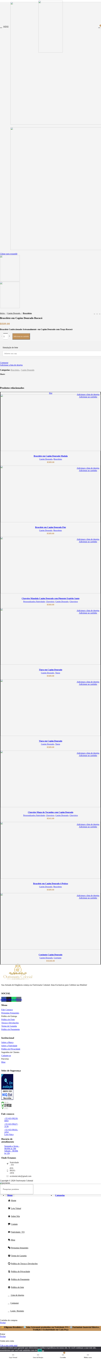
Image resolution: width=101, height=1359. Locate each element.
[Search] (98, 1189)
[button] (88, 397)
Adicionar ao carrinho (21, 336)
